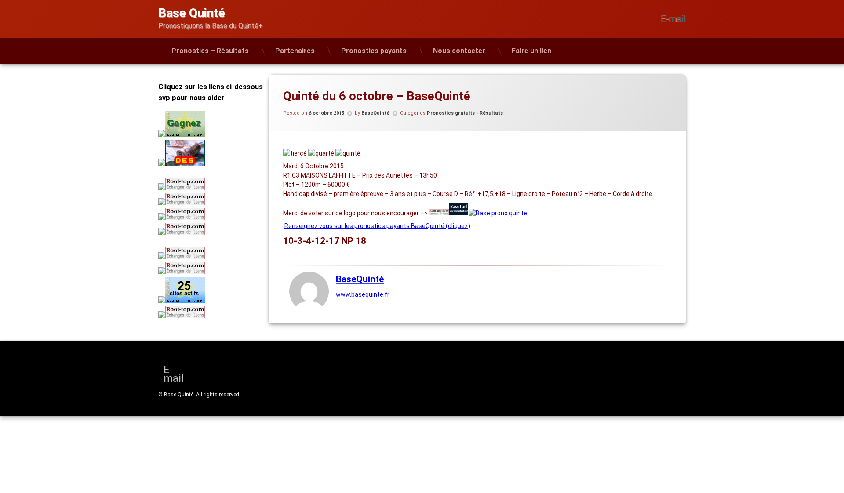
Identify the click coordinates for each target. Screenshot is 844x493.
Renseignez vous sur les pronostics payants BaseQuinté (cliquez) (377, 225)
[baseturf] (459, 213)
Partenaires (295, 51)
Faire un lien (531, 51)
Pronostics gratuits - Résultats (465, 113)
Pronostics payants (374, 51)
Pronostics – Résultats (210, 51)
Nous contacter (459, 51)
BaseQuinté (375, 113)
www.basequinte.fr (362, 294)
